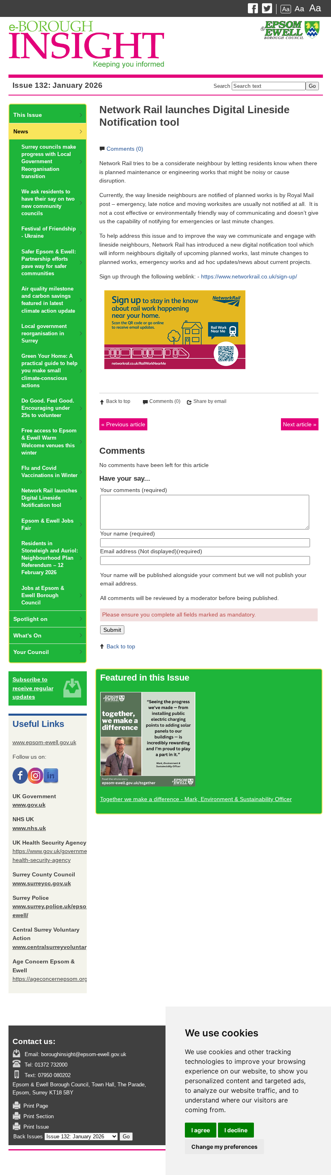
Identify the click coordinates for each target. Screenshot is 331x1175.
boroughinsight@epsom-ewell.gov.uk (83, 1054)
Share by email (209, 401)
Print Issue (36, 1127)
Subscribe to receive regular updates (33, 688)
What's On (27, 635)
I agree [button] (200, 1130)
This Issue (27, 115)
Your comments (133, 490)
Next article (297, 424)
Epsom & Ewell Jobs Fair (47, 524)
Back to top (118, 401)
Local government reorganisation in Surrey (44, 333)
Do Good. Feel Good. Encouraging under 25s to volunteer (47, 408)
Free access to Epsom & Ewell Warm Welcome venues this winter (49, 441)
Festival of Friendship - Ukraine (48, 232)
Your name (127, 533)
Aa (285, 9)
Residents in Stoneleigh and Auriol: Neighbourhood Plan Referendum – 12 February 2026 (49, 558)
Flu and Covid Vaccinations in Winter (49, 471)
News (20, 131)
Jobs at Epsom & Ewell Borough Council (42, 595)
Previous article (125, 424)
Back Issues (28, 1136)
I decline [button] (235, 1130)
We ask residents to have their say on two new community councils (48, 202)
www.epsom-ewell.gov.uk (44, 742)
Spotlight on (30, 619)
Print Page (35, 1106)
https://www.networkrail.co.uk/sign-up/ (249, 276)
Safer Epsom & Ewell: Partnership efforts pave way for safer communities (48, 262)
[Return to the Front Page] (165, 46)
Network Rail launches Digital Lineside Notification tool (49, 498)
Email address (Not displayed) (151, 551)
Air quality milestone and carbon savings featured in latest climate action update (48, 299)
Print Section (38, 1116)
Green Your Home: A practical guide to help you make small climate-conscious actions (49, 370)
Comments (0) (125, 148)
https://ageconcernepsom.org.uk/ (55, 979)
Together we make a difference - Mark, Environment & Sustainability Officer (196, 799)
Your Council (31, 652)
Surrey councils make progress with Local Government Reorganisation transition (48, 161)
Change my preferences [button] (224, 1146)
